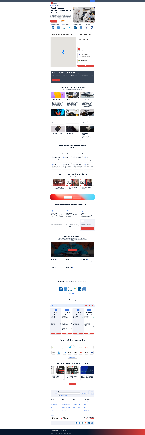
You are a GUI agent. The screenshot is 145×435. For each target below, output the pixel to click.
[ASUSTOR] (64, 347)
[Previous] (52, 184)
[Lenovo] (80, 352)
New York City (86, 401)
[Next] (93, 184)
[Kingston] (75, 352)
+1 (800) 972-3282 (89, 418)
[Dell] (75, 347)
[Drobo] (80, 347)
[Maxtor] (91, 352)
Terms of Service (57, 433)
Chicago (85, 404)
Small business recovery (76, 402)
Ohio (55, 5)
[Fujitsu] (86, 347)
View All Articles (72, 383)
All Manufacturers (75, 401)
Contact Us (52, 415)
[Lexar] (86, 352)
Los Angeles (85, 402)
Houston (85, 407)
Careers (52, 410)
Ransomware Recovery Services (66, 402)
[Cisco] (69, 347)
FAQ (51, 413)
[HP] (58, 352)
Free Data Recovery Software (66, 407)
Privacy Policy (53, 433)
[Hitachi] (53, 352)
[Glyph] (91, 347)
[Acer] (53, 347)
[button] (63, 51)
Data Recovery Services (65, 401)
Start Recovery (86, 65)
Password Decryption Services (66, 404)
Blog (51, 407)
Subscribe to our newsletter (62, 391)
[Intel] (69, 352)
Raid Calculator (64, 412)
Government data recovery (76, 407)
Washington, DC (86, 410)
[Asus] (58, 347)
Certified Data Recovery (54, 404)
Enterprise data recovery (76, 404)
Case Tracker (64, 410)
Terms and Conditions (64, 395)
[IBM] (64, 352)
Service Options (53, 402)
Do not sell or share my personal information (66, 433)
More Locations (86, 412)
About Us (52, 401)
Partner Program (53, 412)
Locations (53, 5)
